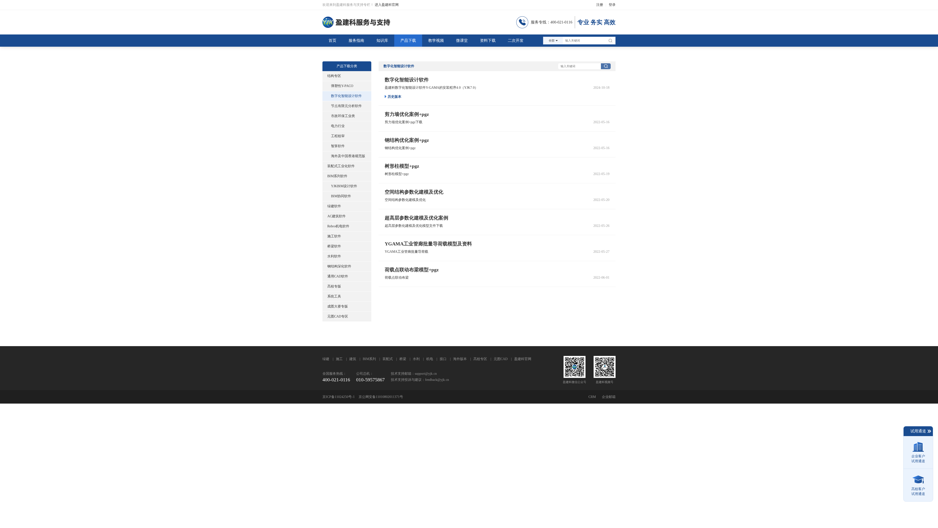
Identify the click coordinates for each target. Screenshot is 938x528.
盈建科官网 (522, 359)
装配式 (388, 359)
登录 (612, 5)
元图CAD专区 (337, 316)
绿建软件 (334, 206)
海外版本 (460, 359)
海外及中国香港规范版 (348, 156)
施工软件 (334, 236)
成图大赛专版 (337, 306)
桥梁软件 (334, 246)
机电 (429, 359)
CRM (592, 397)
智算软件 (338, 146)
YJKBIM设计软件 (344, 186)
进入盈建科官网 (387, 5)
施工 (339, 359)
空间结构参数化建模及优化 (405, 200)
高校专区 (480, 359)
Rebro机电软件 (338, 226)
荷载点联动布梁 (397, 277)
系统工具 (334, 296)
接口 (443, 359)
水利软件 (334, 256)
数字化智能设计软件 (346, 96)
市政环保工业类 (343, 116)
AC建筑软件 (336, 216)
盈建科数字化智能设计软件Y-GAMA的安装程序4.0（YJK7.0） (431, 87)
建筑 (352, 359)
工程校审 (338, 136)
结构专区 (334, 76)
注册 (599, 5)
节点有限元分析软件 (346, 106)
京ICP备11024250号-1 (338, 397)
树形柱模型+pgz (397, 174)
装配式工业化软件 (341, 166)
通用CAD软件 (337, 276)
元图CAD (501, 359)
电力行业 (338, 126)
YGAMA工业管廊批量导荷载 (406, 251)
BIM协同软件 (341, 196)
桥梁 (402, 359)
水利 (416, 359)
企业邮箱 (609, 397)
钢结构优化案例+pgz (400, 148)
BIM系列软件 (337, 176)
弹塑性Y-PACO (342, 86)
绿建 (325, 359)
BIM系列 (369, 359)
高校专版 (334, 286)
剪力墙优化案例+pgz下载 (403, 122)
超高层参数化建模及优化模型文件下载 (414, 226)
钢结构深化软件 (339, 266)
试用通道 (918, 431)
